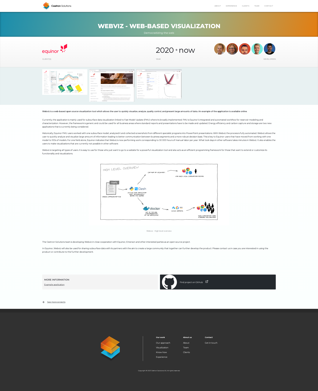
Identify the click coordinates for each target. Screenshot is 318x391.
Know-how (161, 352)
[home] (57, 6)
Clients (245, 6)
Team (186, 347)
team (256, 6)
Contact (268, 6)
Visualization (162, 347)
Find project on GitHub (191, 282)
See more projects (56, 302)
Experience (231, 6)
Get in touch (211, 343)
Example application (54, 285)
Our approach (163, 343)
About (218, 6)
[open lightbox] (64, 82)
